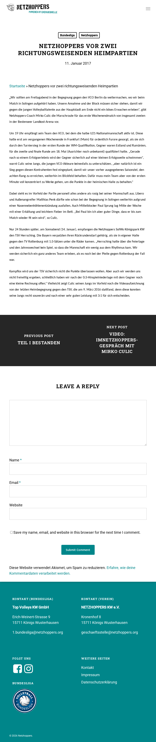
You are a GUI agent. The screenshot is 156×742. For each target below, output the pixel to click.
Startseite (17, 86)
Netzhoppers (89, 35)
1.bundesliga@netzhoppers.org (37, 632)
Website (16, 505)
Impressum (90, 675)
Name (15, 460)
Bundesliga (67, 35)
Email (15, 482)
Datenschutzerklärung (99, 682)
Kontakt (87, 667)
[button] (148, 8)
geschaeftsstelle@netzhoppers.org (109, 632)
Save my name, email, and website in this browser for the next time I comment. (77, 532)
